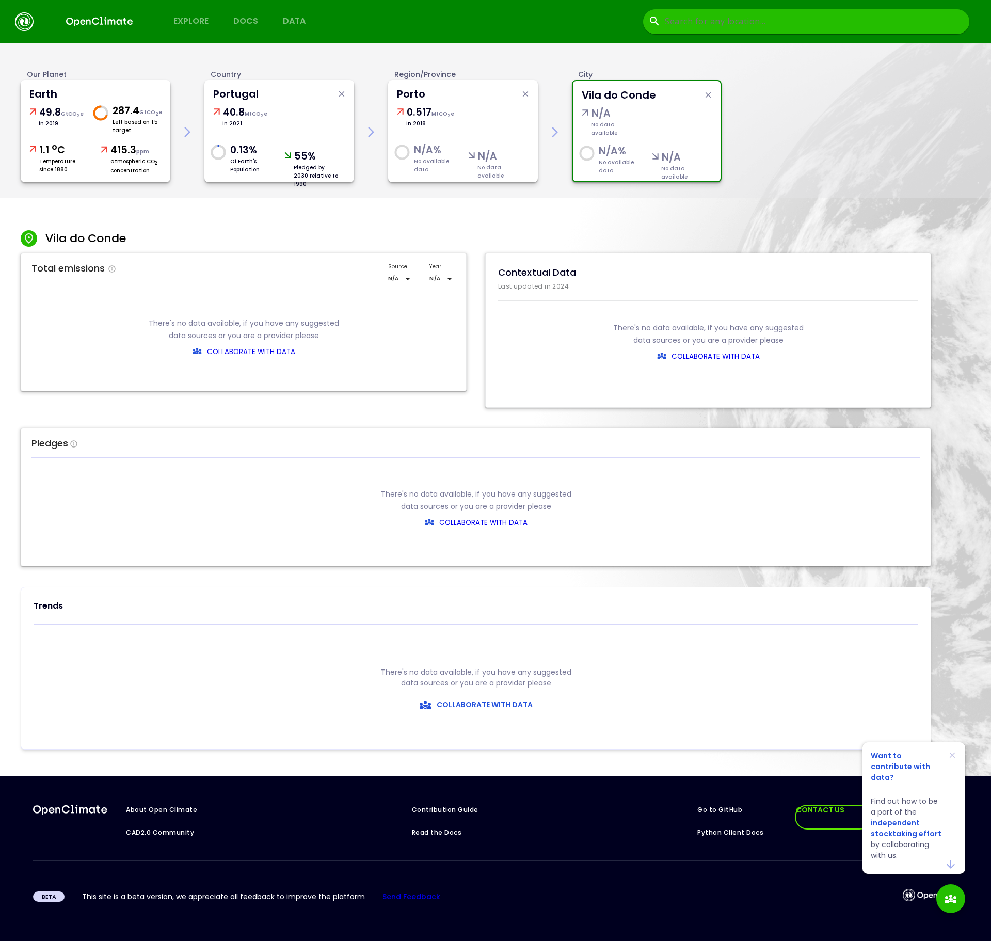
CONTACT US (820, 810)
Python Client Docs (730, 832)
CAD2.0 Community (160, 832)
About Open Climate (161, 809)
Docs (245, 21)
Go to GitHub (719, 809)
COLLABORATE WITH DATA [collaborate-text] (483, 523)
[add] (950, 898)
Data (294, 21)
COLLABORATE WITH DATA (251, 352)
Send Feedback (411, 896)
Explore (191, 21)
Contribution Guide (445, 809)
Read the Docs (437, 832)
